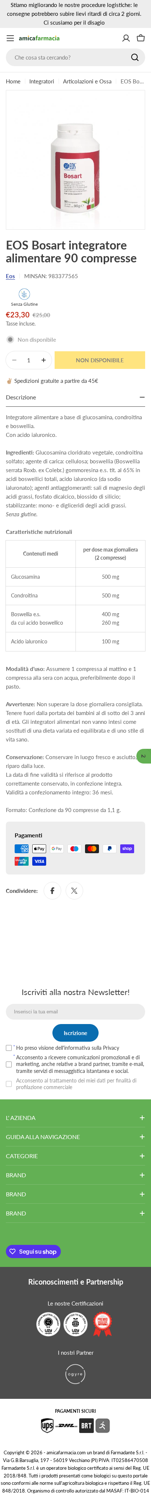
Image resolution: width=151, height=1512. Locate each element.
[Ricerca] (134, 57)
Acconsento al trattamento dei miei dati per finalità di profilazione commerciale (76, 1083)
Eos (10, 276)
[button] (143, 756)
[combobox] (75, 57)
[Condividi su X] (74, 890)
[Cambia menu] (10, 38)
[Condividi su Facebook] (52, 890)
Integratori (41, 81)
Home (13, 81)
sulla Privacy (105, 1048)
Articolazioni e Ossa (87, 81)
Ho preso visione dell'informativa (67, 1048)
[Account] (126, 38)
